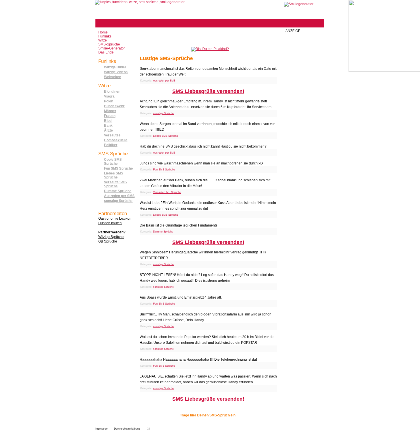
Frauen (109, 116)
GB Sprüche (107, 241)
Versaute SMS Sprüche (115, 184)
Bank (108, 126)
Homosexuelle (115, 140)
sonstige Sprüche (118, 201)
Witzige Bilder (115, 67)
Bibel (108, 121)
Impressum (101, 428)
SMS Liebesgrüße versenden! (208, 91)
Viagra (109, 96)
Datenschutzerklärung (127, 428)
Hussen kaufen (110, 223)
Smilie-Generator (111, 48)
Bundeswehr (114, 106)
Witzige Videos (116, 72)
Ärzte (108, 130)
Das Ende (106, 52)
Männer (110, 111)
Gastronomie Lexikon (114, 218)
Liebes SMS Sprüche (113, 175)
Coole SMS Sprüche (113, 162)
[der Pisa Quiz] (210, 49)
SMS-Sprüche (109, 44)
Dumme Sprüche (117, 191)
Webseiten (112, 77)
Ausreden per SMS (119, 196)
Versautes (112, 135)
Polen (108, 101)
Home (103, 32)
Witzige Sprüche (111, 237)
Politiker (110, 145)
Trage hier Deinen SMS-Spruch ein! (208, 415)
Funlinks (104, 36)
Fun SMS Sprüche (118, 168)
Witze (102, 40)
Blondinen (112, 92)
